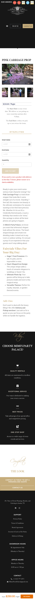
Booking (27, 596)
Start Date (6, 140)
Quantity (5, 160)
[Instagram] (19, 508)
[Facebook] (15, 508)
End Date (5, 150)
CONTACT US (17, 488)
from (3, 597)
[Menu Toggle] (7, 26)
